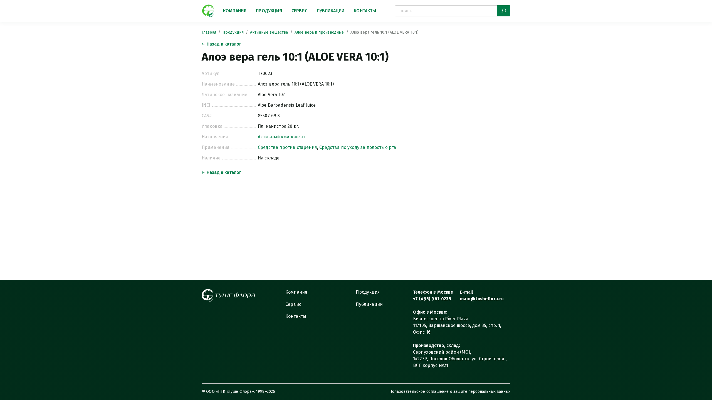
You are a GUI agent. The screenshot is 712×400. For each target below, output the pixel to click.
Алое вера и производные (319, 32)
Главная (209, 32)
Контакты (365, 10)
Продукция (269, 10)
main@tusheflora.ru (482, 298)
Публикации (331, 10)
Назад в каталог (224, 44)
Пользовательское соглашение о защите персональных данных (449, 391)
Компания (234, 10)
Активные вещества (269, 32)
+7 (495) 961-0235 (432, 298)
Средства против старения (287, 147)
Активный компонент (281, 136)
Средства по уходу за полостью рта (357, 147)
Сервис (299, 10)
